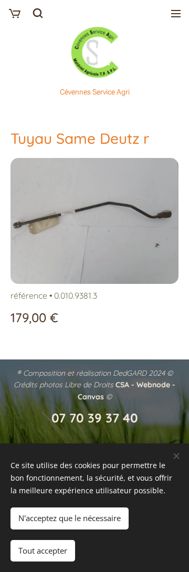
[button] (38, 13)
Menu (175, 13)
